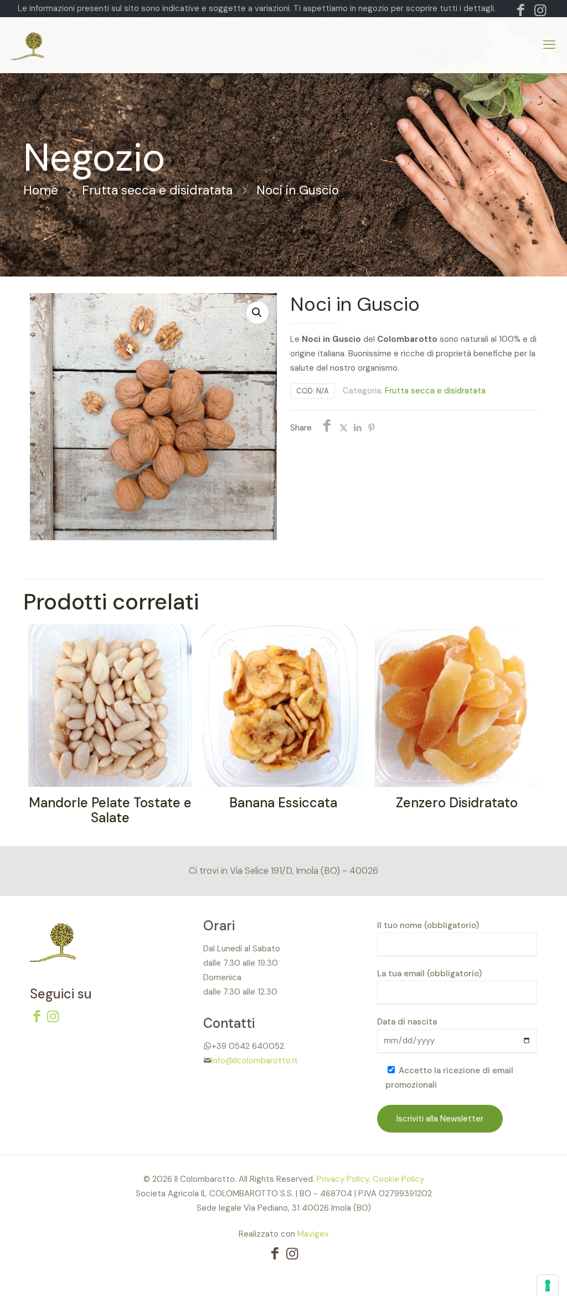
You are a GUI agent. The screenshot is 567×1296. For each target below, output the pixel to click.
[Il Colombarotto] (68, 45)
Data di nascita (407, 1021)
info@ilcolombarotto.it (255, 1060)
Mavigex (312, 1233)
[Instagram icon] (540, 12)
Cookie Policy (398, 1179)
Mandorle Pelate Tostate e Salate (110, 810)
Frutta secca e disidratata (157, 190)
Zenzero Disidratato (457, 802)
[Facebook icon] (521, 12)
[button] (257, 312)
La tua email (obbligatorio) (429, 973)
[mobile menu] (549, 44)
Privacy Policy (343, 1179)
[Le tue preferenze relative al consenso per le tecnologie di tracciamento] (547, 1285)
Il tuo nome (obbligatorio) (428, 925)
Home (40, 190)
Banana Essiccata (283, 802)
